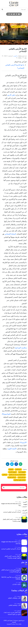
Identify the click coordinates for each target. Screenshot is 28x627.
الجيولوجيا (11, 469)
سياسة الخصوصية (11, 624)
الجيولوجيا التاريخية (12, 472)
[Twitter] (14, 14)
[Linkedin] (11, 14)
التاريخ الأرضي (18, 469)
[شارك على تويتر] (12, 464)
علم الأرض (5, 474)
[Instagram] (9, 14)
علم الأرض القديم (21, 477)
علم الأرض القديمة (12, 477)
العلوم (23, 26)
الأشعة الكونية (12, 449)
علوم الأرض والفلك (16, 26)
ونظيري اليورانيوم (20, 348)
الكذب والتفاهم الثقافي (15, 605)
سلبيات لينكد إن (16, 584)
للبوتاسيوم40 (6, 414)
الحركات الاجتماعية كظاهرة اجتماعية (12, 512)
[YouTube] (19, 14)
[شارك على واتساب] (20, 464)
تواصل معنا (18, 624)
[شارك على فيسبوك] (16, 464)
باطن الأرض (11, 95)
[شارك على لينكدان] (7, 464)
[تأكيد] (2, 9)
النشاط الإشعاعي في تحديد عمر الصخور (17, 474)
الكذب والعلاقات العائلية (14, 598)
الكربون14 (23, 442)
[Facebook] (16, 14)
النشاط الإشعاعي (11, 234)
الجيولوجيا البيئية (22, 472)
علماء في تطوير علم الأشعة (19, 480)
